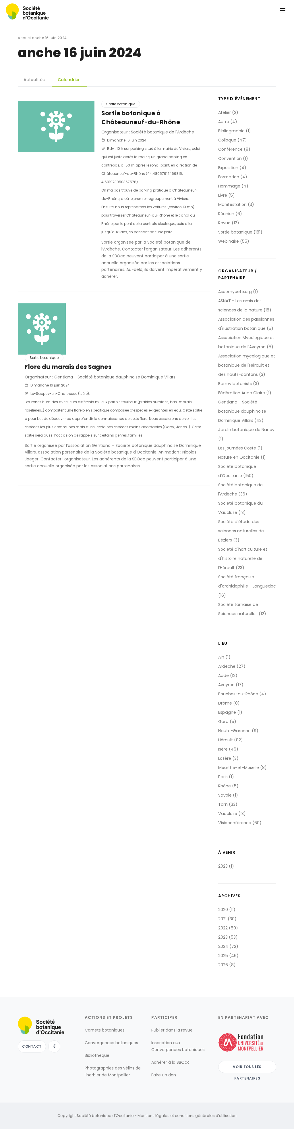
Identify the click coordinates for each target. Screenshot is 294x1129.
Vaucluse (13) (232, 813)
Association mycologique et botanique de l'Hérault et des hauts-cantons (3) (246, 365)
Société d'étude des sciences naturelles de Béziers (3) (241, 531)
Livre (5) (226, 195)
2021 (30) (227, 919)
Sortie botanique (120, 104)
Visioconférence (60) (240, 823)
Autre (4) (227, 122)
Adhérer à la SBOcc (170, 1062)
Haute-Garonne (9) (238, 731)
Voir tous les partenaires (247, 1068)
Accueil (25, 37)
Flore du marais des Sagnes (68, 367)
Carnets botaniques (105, 1030)
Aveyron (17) (230, 685)
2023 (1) (226, 866)
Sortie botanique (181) (240, 232)
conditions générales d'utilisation (206, 1115)
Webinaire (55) (233, 241)
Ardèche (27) (231, 666)
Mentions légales (153, 1115)
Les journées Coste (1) (240, 448)
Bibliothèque (97, 1055)
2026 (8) (227, 965)
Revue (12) (228, 223)
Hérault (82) (230, 740)
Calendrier (69, 80)
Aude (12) (227, 675)
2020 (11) (226, 909)
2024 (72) (228, 946)
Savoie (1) (228, 795)
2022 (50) (228, 928)
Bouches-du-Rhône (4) (242, 694)
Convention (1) (233, 158)
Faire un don (163, 1075)
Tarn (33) (227, 804)
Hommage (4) (233, 186)
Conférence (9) (234, 149)
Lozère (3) (228, 758)
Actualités (34, 80)
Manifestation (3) (236, 204)
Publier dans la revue (172, 1030)
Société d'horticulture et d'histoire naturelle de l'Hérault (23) (242, 558)
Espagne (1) (230, 712)
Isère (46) (228, 749)
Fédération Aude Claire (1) (244, 393)
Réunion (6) (230, 214)
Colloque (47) (232, 140)
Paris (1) (226, 777)
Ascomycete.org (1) (238, 291)
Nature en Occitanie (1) (242, 457)
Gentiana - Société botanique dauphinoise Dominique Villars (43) (242, 411)
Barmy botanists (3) (238, 383)
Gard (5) (227, 721)
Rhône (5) (228, 786)
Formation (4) (232, 177)
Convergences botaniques (111, 1043)
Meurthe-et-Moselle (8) (242, 767)
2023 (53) (228, 937)
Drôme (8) (229, 703)
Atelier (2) (228, 112)
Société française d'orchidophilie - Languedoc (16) (247, 586)
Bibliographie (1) (234, 131)
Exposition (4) (232, 168)
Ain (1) (224, 657)
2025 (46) (228, 955)
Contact (32, 1046)
